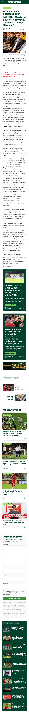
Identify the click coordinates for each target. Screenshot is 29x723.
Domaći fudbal (7, 8)
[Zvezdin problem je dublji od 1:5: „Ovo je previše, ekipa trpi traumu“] (7, 647)
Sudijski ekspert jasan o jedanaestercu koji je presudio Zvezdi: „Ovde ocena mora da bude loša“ (18, 629)
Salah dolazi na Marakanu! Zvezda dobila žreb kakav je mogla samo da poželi (19, 672)
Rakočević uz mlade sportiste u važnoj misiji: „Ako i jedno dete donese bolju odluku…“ (19, 697)
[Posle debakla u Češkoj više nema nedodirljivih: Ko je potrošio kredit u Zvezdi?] (7, 689)
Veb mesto (5, 583)
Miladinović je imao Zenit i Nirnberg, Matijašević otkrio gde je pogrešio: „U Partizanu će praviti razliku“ (19, 656)
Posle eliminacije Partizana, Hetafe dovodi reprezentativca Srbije (14, 492)
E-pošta (5, 575)
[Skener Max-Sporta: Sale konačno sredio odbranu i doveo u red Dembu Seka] (7, 664)
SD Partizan (16, 378)
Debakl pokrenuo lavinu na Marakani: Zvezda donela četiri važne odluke (18, 637)
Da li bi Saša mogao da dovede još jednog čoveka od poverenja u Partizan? (14, 463)
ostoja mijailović (7, 378)
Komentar (5, 544)
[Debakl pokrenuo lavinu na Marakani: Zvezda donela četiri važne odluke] (7, 638)
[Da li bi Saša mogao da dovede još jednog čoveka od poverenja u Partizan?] (14, 451)
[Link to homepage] (14, 2)
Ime (4, 568)
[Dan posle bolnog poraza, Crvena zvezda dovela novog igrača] (14, 510)
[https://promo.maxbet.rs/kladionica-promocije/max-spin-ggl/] (14, 366)
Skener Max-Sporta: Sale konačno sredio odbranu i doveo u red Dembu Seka (19, 663)
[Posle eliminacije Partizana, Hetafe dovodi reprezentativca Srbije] (14, 481)
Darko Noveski (9, 28)
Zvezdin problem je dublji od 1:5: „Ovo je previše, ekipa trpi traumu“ (19, 646)
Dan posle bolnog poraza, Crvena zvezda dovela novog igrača (13, 522)
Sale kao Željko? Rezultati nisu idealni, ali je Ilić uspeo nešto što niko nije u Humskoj (13, 433)
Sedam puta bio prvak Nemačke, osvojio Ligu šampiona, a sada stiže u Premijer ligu (18, 705)
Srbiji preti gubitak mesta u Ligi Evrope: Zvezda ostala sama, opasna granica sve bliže (19, 680)
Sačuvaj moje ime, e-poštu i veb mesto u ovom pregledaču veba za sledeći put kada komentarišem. (14, 592)
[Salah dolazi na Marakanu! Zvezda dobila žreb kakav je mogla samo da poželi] (7, 673)
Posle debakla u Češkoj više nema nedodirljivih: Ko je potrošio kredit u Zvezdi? (19, 689)
